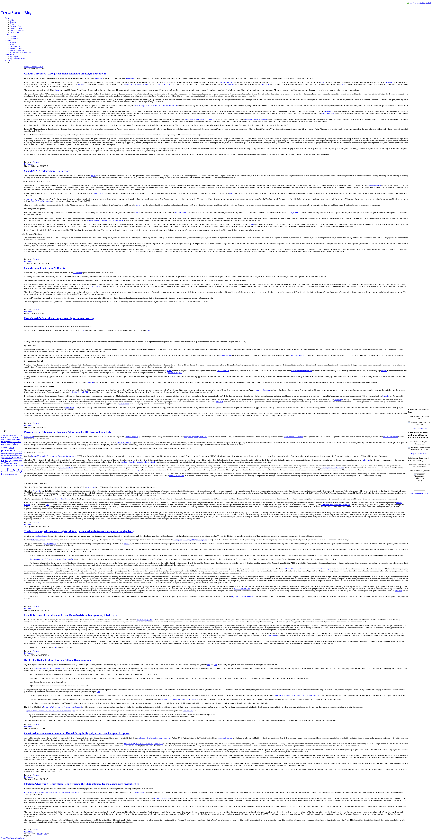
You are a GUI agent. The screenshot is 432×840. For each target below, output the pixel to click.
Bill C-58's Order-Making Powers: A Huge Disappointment (58, 659)
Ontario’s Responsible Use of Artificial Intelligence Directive (155, 106)
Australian (385, 396)
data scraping (18, 451)
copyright (12, 444)
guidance (231, 84)
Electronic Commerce (15, 453)
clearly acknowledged (62, 499)
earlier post (365, 460)
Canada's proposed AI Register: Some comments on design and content (65, 73)
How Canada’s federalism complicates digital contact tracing (59, 318)
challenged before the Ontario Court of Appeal (153, 738)
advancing (338, 400)
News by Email (425, 3)
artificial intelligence (10, 440)
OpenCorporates (50, 544)
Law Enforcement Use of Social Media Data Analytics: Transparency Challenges (70, 615)
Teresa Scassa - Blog (16, 13)
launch (169, 371)
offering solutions (225, 355)
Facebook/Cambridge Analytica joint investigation (138, 462)
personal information (16, 465)
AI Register (77, 273)
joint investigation (132, 437)
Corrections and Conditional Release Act (335, 505)
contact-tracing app (175, 373)
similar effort (272, 635)
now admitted (91, 487)
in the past (219, 402)
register (322, 82)
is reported (398, 591)
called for (90, 382)
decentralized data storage (262, 390)
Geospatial (18, 455)
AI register (98, 78)
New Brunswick (223, 371)
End (45, 834)
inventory (81, 84)
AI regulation (14, 437)
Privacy (14, 470)
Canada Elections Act (162, 798)
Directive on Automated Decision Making (199, 119)
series (82, 330)
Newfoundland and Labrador (301, 371)
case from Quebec (41, 536)
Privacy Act (37, 491)
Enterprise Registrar (38, 540)
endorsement (69, 408)
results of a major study (145, 620)
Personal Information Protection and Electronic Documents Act (53, 456)
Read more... (28, 164)
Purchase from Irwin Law (419, 493)
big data (14, 442)
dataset (57, 90)
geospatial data (6, 458)
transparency (15, 474)
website (126, 544)
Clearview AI (29, 437)
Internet (13, 460)
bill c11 (19, 442)
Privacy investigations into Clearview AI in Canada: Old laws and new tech (67, 432)
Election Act (139, 792)
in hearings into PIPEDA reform (332, 468)
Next (40, 834)
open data (10, 463)
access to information (8, 435)
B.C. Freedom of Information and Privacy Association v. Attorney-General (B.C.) (53, 792)
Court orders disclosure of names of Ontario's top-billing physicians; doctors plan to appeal (76, 733)
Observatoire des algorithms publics (136, 84)
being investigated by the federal (195, 437)
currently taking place (176, 476)
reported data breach (390, 437)
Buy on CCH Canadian (419, 453)
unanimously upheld (225, 738)
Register (328, 111)
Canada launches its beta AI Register (45, 268)
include (384, 371)
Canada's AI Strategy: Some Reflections (47, 170)
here (343, 84)
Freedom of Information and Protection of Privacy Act (143, 744)
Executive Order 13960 (166, 84)
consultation (130, 78)
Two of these (188, 711)
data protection (7, 448)
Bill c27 (4, 444)
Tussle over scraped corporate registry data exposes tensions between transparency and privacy (79, 531)
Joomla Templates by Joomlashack (13, 838)
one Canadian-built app (299, 355)
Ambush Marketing (7, 439)
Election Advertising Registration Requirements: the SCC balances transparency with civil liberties (81, 783)
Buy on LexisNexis (419, 428)
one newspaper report (123, 443)
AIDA (19, 435)
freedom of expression (8, 455)
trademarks (6, 474)
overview (389, 82)
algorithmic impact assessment (256, 119)
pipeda (3, 471)
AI (16, 435)
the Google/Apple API (80, 392)
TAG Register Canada (92, 286)
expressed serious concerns (293, 437)
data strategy (5, 453)
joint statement (124, 404)
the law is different (66, 468)
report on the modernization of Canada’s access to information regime (50, 711)
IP (5, 463)
